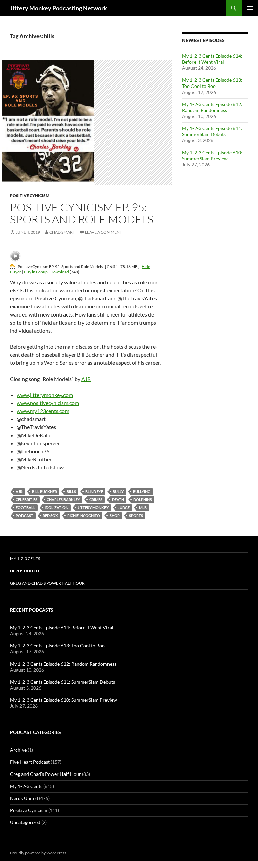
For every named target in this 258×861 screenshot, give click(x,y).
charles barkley (63, 499)
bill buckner (44, 491)
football (25, 507)
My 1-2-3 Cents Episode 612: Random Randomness (212, 107)
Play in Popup (36, 271)
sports (136, 515)
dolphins (142, 499)
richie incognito (83, 515)
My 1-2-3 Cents (25, 558)
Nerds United (24, 570)
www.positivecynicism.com (48, 403)
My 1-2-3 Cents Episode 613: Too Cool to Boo (212, 83)
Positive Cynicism (29, 195)
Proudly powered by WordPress (38, 852)
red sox (50, 515)
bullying (141, 491)
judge (124, 507)
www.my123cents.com (43, 411)
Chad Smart (62, 232)
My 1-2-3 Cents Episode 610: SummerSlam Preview (212, 155)
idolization (56, 507)
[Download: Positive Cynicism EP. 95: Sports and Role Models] (12, 266)
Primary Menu (250, 8)
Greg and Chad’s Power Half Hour (47, 583)
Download (59, 271)
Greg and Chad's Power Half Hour (45, 774)
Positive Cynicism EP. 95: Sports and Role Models (81, 213)
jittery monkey (93, 507)
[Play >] (15, 256)
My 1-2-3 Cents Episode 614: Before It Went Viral (212, 59)
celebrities (26, 499)
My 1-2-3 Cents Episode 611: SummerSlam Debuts (212, 131)
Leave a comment (103, 232)
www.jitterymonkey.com (45, 395)
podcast (24, 515)
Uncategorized (25, 822)
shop (115, 515)
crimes (95, 499)
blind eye (94, 491)
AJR (86, 379)
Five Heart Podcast (30, 762)
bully (118, 491)
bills (71, 491)
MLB (143, 507)
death (118, 499)
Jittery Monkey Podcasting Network (58, 8)
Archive (18, 750)
